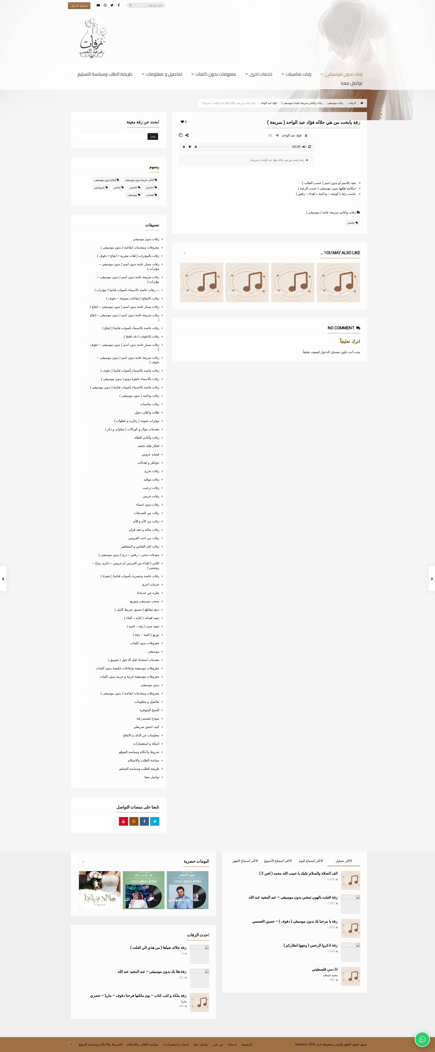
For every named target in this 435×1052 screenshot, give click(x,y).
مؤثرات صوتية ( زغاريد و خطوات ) (136, 421)
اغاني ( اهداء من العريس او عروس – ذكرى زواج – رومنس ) (125, 565)
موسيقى (132, 194)
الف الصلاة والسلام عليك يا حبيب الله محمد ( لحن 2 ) (298, 873)
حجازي (150, 187)
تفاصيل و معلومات (164, 75)
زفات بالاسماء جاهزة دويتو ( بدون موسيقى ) (130, 379)
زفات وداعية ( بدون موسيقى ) (139, 395)
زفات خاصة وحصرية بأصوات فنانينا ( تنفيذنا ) (130, 576)
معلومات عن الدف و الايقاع (141, 735)
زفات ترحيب (151, 488)
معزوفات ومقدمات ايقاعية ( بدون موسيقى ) (130, 247)
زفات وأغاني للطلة (146, 437)
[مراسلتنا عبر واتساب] (422, 1039)
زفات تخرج (152, 471)
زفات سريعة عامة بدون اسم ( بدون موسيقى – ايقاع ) (124, 317)
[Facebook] (119, 5)
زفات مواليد (151, 479)
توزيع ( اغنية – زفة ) (146, 634)
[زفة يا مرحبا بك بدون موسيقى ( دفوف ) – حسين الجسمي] (350, 928)
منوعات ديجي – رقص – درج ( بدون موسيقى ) (129, 555)
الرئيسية (247, 1044)
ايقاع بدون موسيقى (105, 180)
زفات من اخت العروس (143, 538)
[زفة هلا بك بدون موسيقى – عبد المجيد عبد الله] (199, 978)
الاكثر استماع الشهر (245, 861)
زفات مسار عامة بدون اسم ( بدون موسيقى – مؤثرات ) (129, 266)
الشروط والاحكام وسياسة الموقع (101, 1044)
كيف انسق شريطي (146, 727)
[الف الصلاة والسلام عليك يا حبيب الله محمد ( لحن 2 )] (350, 880)
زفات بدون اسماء (147, 504)
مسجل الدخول (330, 352)
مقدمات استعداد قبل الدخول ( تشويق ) (133, 660)
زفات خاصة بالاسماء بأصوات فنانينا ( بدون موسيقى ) (124, 387)
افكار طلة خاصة (148, 446)
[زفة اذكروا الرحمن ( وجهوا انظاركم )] (350, 952)
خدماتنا (232, 1044)
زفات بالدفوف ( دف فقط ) (141, 336)
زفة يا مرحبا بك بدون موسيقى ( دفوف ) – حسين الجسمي (295, 921)
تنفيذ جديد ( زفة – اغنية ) (143, 626)
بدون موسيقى (150, 685)
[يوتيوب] (98, 5)
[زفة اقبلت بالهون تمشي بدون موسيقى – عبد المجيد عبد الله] (350, 904)
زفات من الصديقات (146, 513)
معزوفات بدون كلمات (216, 75)
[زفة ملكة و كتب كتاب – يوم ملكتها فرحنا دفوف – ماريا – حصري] (199, 1002)
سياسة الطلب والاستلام (143, 760)
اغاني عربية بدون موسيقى (139, 180)
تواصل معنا (351, 84)
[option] (202, 282)
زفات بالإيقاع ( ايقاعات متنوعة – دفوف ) (132, 298)
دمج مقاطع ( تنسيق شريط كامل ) (137, 609)
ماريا (183, 1001)
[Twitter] (112, 5)
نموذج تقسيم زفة (148, 718)
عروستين (99, 187)
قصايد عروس (150, 454)
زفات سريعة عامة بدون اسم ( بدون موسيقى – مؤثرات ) (128, 279)
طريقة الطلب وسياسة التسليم (105, 75)
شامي (117, 187)
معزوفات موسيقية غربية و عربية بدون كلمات (129, 676)
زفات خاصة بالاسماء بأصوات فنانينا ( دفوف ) (130, 370)
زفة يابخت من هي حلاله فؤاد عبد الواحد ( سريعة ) (277, 160)
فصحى (150, 194)
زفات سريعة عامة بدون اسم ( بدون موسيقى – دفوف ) (128, 360)
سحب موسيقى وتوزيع (144, 601)
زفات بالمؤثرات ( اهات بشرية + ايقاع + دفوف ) (128, 256)
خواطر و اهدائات (148, 462)
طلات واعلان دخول (147, 412)
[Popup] (181, 135)
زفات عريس (151, 496)
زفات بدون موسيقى (343, 75)
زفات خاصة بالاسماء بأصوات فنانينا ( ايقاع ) (130, 328)
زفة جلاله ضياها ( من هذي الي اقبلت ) (158, 947)
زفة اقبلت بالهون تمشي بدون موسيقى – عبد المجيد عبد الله (293, 897)
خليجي (351, 222)
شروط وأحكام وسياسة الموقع (139, 752)
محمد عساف (330, 975)
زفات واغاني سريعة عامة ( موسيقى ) (331, 212)
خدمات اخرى (260, 75)
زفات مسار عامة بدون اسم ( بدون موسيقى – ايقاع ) (124, 306)
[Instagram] (105, 5)
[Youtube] (123, 821)
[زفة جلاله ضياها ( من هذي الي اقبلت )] (199, 954)
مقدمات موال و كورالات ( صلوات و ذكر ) (132, 429)
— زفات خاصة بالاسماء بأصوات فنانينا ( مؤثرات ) (126, 290)
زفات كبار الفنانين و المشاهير (140, 546)
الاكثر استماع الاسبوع (278, 861)
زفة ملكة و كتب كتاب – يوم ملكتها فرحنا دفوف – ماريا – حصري (138, 995)
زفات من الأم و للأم (146, 521)
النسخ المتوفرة (149, 710)
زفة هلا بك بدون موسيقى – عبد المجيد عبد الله (152, 971)
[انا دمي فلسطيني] (350, 976)
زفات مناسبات (298, 75)
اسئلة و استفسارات (146, 743)
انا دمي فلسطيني (325, 969)
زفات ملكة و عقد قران (144, 529)
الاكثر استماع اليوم (311, 861)
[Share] (186, 135)
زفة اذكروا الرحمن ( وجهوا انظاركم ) (311, 945)
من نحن (218, 1044)
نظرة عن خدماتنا (148, 593)
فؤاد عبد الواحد (291, 135)
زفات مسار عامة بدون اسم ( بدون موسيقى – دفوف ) (124, 347)
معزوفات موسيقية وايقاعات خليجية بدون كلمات (127, 668)
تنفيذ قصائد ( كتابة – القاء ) (141, 618)
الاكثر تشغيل (344, 861)
